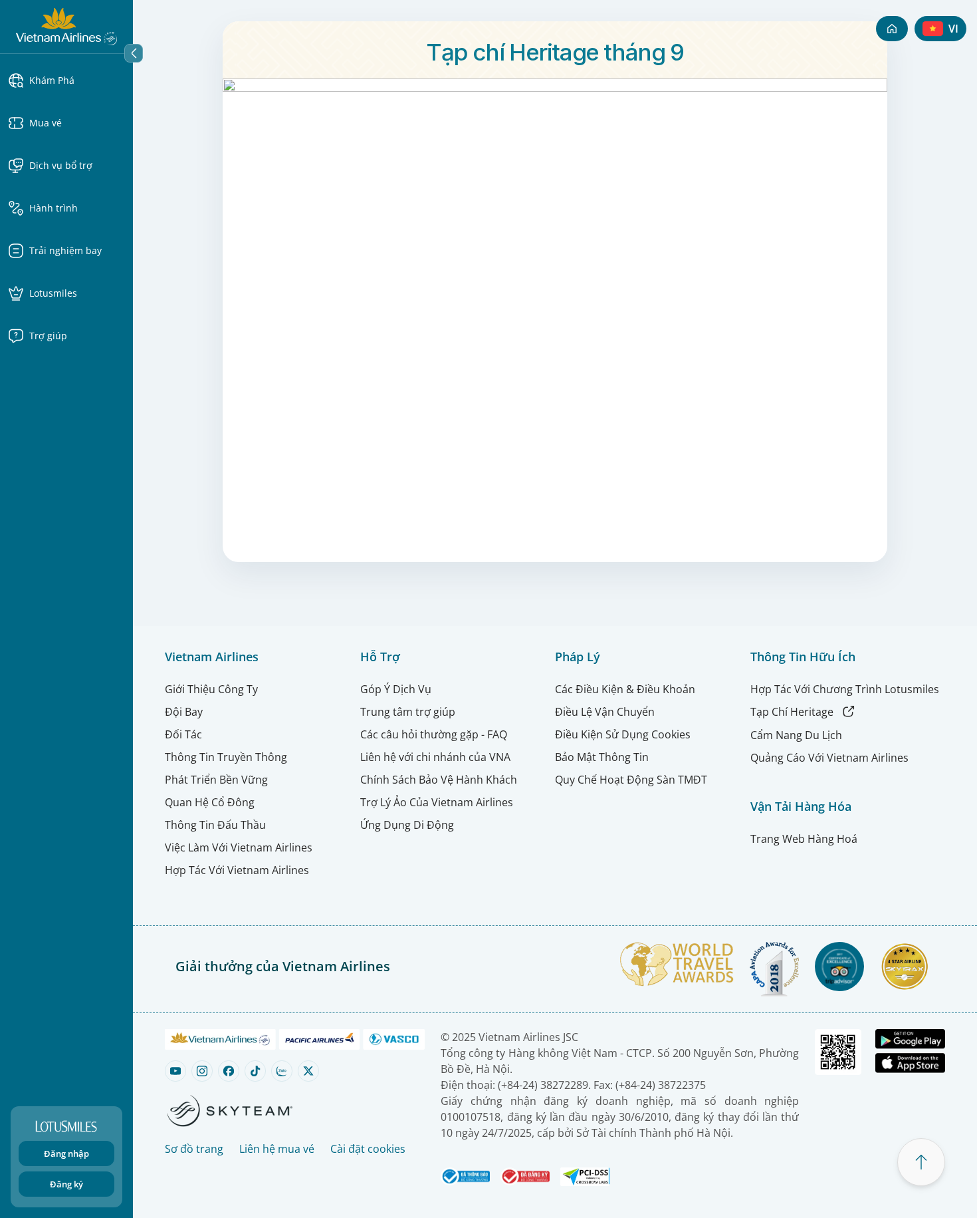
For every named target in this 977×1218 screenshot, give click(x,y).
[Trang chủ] (892, 28)
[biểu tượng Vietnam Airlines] (66, 25)
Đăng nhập (66, 1153)
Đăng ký (66, 1184)
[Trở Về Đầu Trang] (921, 1162)
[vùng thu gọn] (133, 53)
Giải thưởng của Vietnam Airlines (282, 966)
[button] (66, 80)
